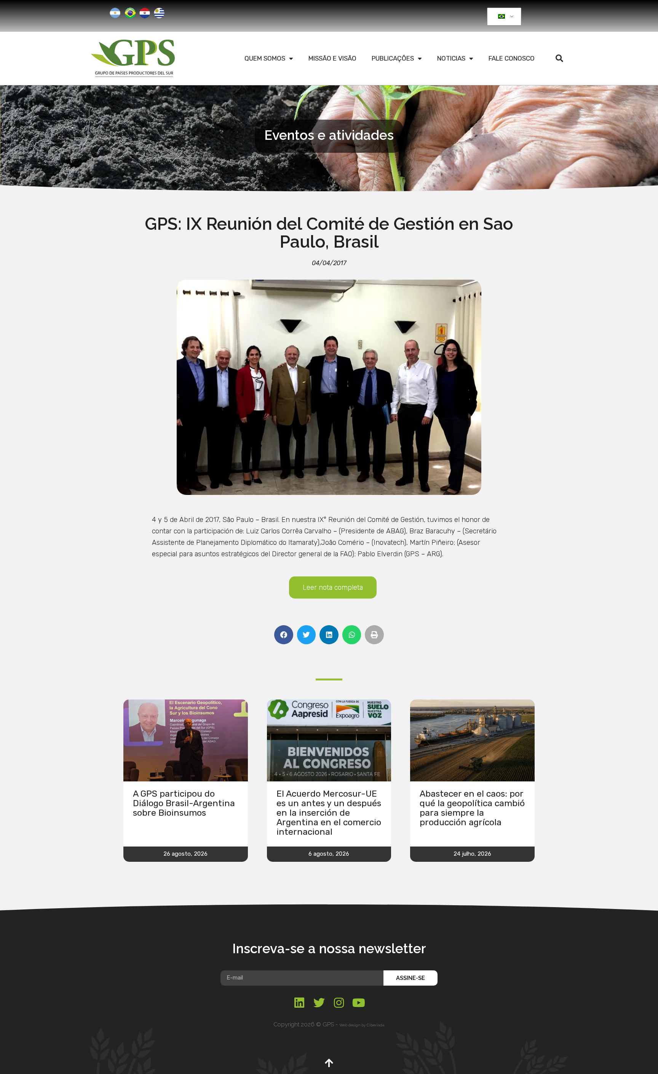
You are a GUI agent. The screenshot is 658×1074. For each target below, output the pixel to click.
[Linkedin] (299, 1002)
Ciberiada (376, 1025)
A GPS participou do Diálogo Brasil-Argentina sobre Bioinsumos (184, 803)
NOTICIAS (451, 58)
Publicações (393, 58)
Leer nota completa (333, 587)
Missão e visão (332, 58)
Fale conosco (512, 58)
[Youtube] (358, 1002)
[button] (559, 58)
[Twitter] (319, 1002)
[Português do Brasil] (502, 17)
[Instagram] (339, 1002)
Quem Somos (264, 58)
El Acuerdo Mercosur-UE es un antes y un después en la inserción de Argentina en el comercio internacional (328, 812)
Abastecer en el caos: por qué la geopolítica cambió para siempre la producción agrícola (472, 808)
